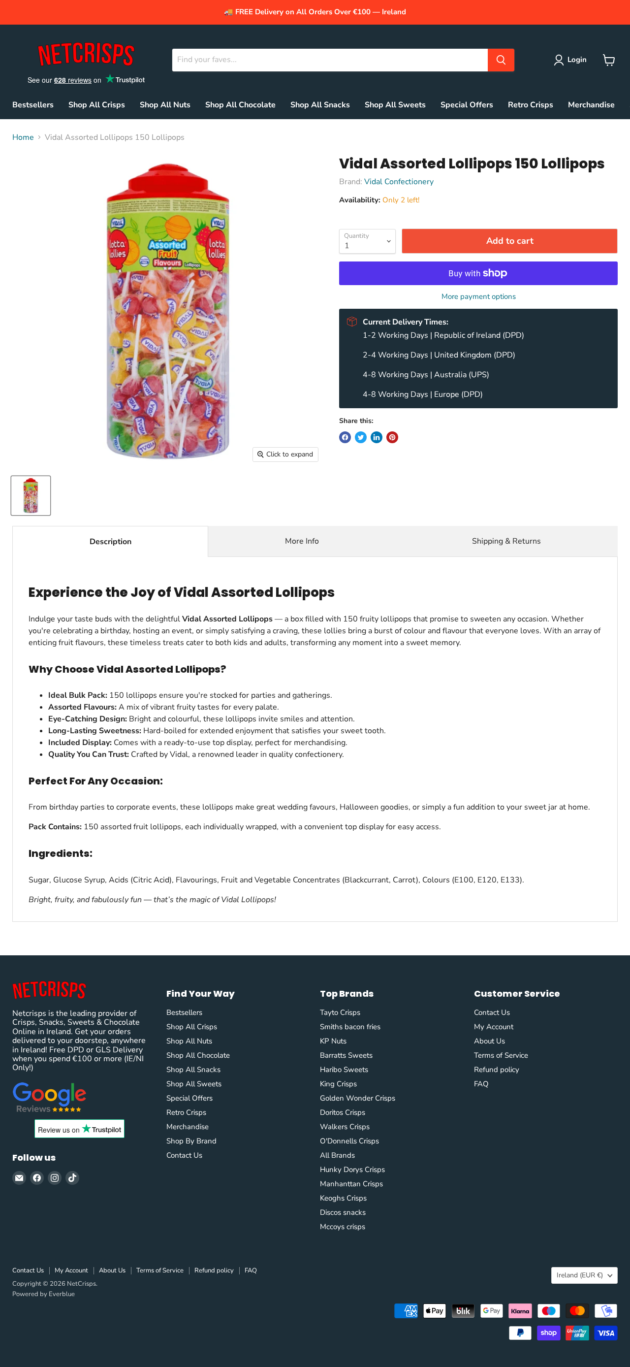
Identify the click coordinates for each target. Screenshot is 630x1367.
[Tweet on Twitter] (361, 437)
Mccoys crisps (342, 1227)
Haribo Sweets (344, 1069)
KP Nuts (333, 1041)
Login (577, 60)
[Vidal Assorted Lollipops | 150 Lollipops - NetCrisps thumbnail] (30, 495)
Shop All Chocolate (240, 104)
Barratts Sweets (346, 1055)
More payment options (478, 297)
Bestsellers (33, 104)
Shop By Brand (191, 1141)
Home (23, 137)
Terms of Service (501, 1055)
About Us (489, 1041)
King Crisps (338, 1084)
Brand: (351, 181)
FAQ (481, 1084)
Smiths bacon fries (350, 1027)
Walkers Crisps (345, 1127)
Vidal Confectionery (399, 181)
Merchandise (591, 104)
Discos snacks (343, 1212)
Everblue (62, 1294)
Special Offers (467, 104)
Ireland (580, 1275)
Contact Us (184, 1155)
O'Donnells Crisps (349, 1141)
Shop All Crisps (96, 104)
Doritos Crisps (342, 1112)
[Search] (501, 60)
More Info (302, 541)
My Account (493, 1027)
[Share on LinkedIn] (376, 437)
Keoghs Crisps (343, 1198)
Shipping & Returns (506, 541)
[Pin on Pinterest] (392, 437)
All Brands (337, 1155)
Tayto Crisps (340, 1012)
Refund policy (496, 1069)
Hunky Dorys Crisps (352, 1169)
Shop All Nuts (165, 104)
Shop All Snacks (320, 104)
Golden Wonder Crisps (357, 1098)
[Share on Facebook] (345, 437)
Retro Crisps (530, 104)
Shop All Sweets (395, 104)
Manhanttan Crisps (351, 1184)
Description (110, 541)
